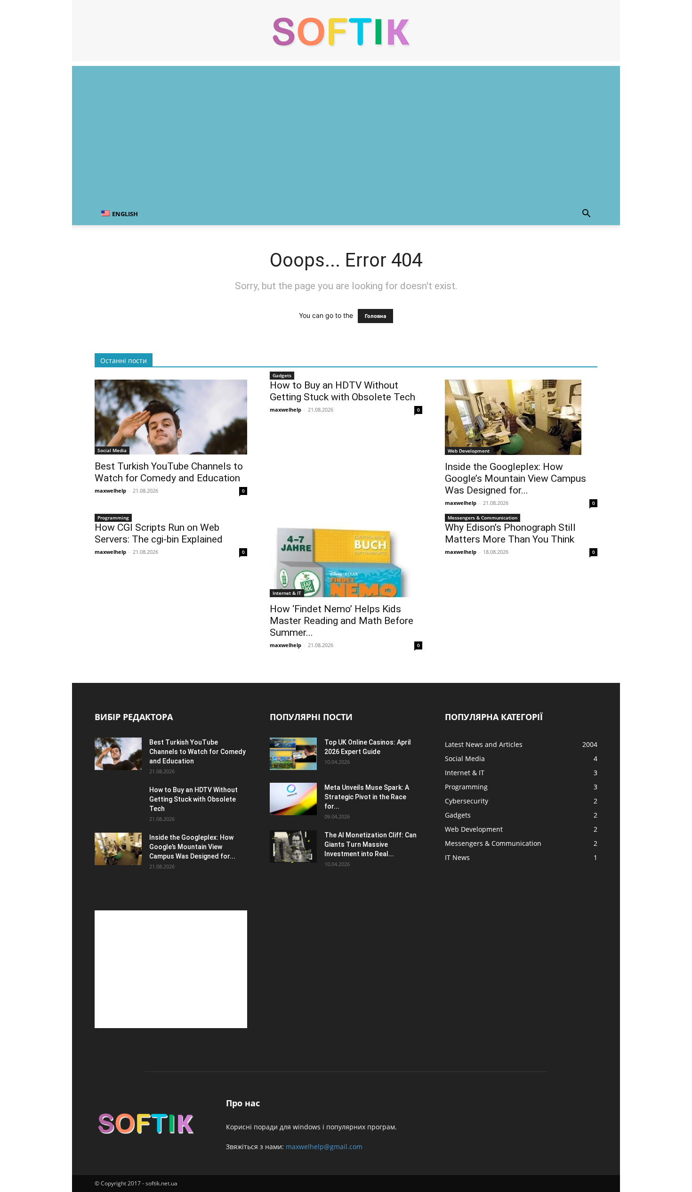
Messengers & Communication (482, 517)
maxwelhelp (110, 490)
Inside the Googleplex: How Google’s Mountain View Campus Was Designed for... (515, 478)
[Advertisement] (346, 132)
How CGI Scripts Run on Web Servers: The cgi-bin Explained (159, 533)
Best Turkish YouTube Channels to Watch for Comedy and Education (169, 472)
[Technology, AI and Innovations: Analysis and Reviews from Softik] (346, 31)
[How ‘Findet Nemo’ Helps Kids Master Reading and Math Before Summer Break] (346, 559)
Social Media (112, 450)
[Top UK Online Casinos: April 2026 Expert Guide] (293, 754)
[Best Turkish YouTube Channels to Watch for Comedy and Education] (171, 417)
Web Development (469, 450)
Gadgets (282, 375)
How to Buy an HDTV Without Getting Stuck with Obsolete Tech (342, 391)
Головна (375, 316)
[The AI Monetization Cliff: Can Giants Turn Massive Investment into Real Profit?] (293, 846)
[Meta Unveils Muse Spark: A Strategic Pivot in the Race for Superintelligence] (293, 799)
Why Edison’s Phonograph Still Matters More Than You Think (510, 533)
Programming (113, 517)
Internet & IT (287, 593)
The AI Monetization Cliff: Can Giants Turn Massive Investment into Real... (370, 844)
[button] (586, 214)
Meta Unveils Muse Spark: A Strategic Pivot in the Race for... (366, 797)
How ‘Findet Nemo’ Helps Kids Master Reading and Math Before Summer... (341, 620)
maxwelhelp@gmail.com (324, 1146)
